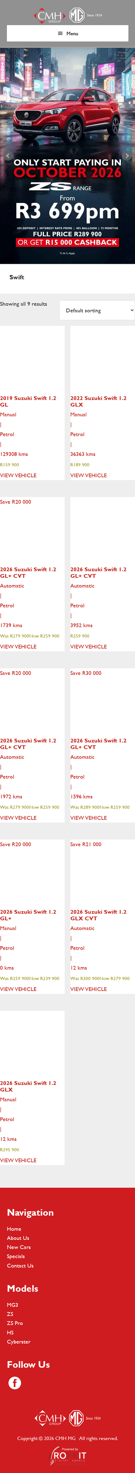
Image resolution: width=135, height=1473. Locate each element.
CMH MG (67, 15)
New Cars (19, 1247)
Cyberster (18, 1341)
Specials (16, 1256)
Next (127, 156)
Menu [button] (72, 33)
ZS (10, 1314)
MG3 (12, 1305)
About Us (18, 1238)
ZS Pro (15, 1323)
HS (10, 1332)
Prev (8, 156)
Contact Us (20, 1265)
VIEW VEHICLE (18, 475)
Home (14, 1228)
